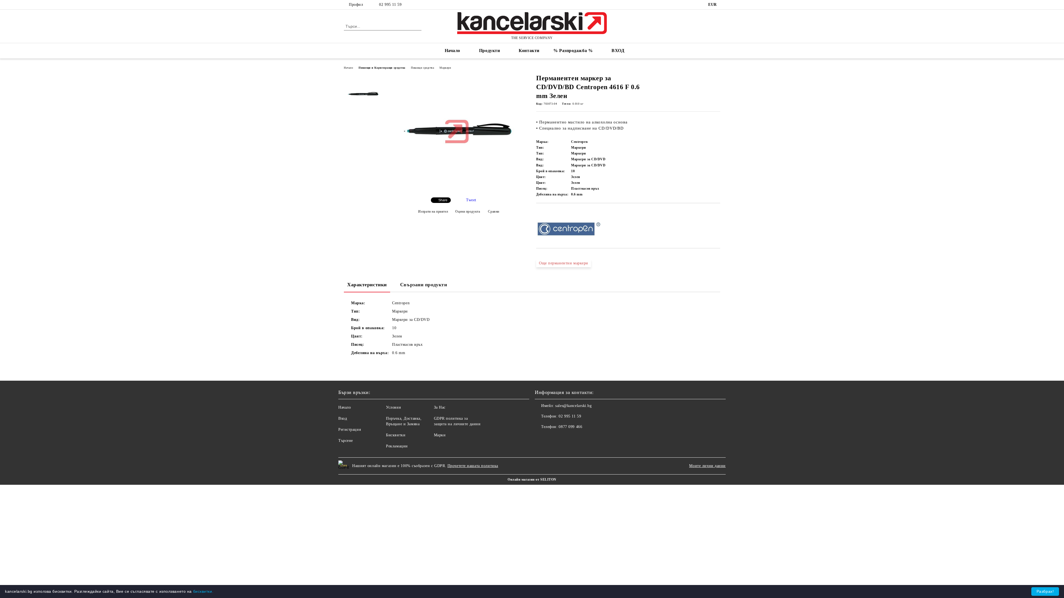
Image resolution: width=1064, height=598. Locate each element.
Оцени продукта (467, 211)
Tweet (471, 200)
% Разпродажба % (573, 50)
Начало (452, 50)
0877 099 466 (570, 427)
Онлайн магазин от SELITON (532, 479)
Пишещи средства (422, 67)
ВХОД (618, 50)
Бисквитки (395, 435)
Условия (393, 407)
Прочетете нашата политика (472, 466)
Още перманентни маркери (563, 263)
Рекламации (397, 446)
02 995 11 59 (390, 4)
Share (442, 200)
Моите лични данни (707, 466)
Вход (342, 418)
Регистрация (349, 429)
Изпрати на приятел (433, 211)
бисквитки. (203, 591)
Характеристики (367, 284)
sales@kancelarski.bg (573, 406)
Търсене (345, 441)
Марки (440, 435)
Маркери (445, 67)
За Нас (440, 407)
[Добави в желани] (547, 212)
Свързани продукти (423, 284)
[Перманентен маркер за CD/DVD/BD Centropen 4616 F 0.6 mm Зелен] (457, 188)
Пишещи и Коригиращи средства (382, 67)
